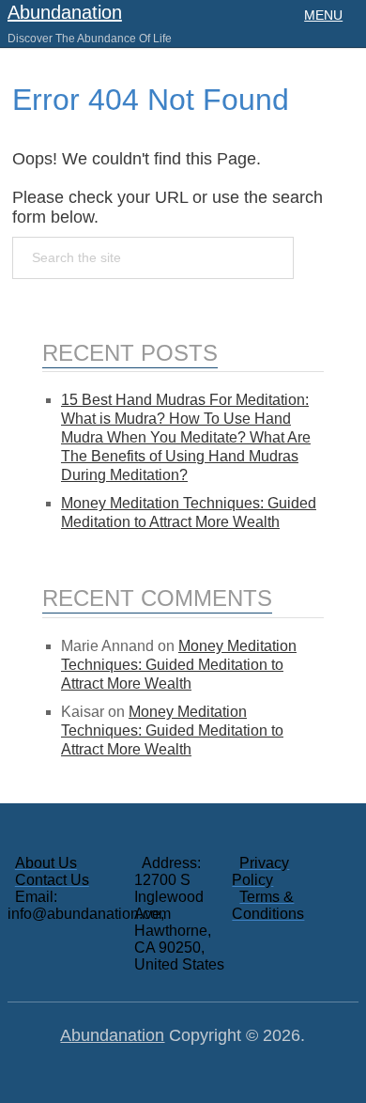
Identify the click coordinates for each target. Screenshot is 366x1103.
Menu (323, 15)
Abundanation (65, 12)
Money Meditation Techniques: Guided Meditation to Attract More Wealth (179, 664)
